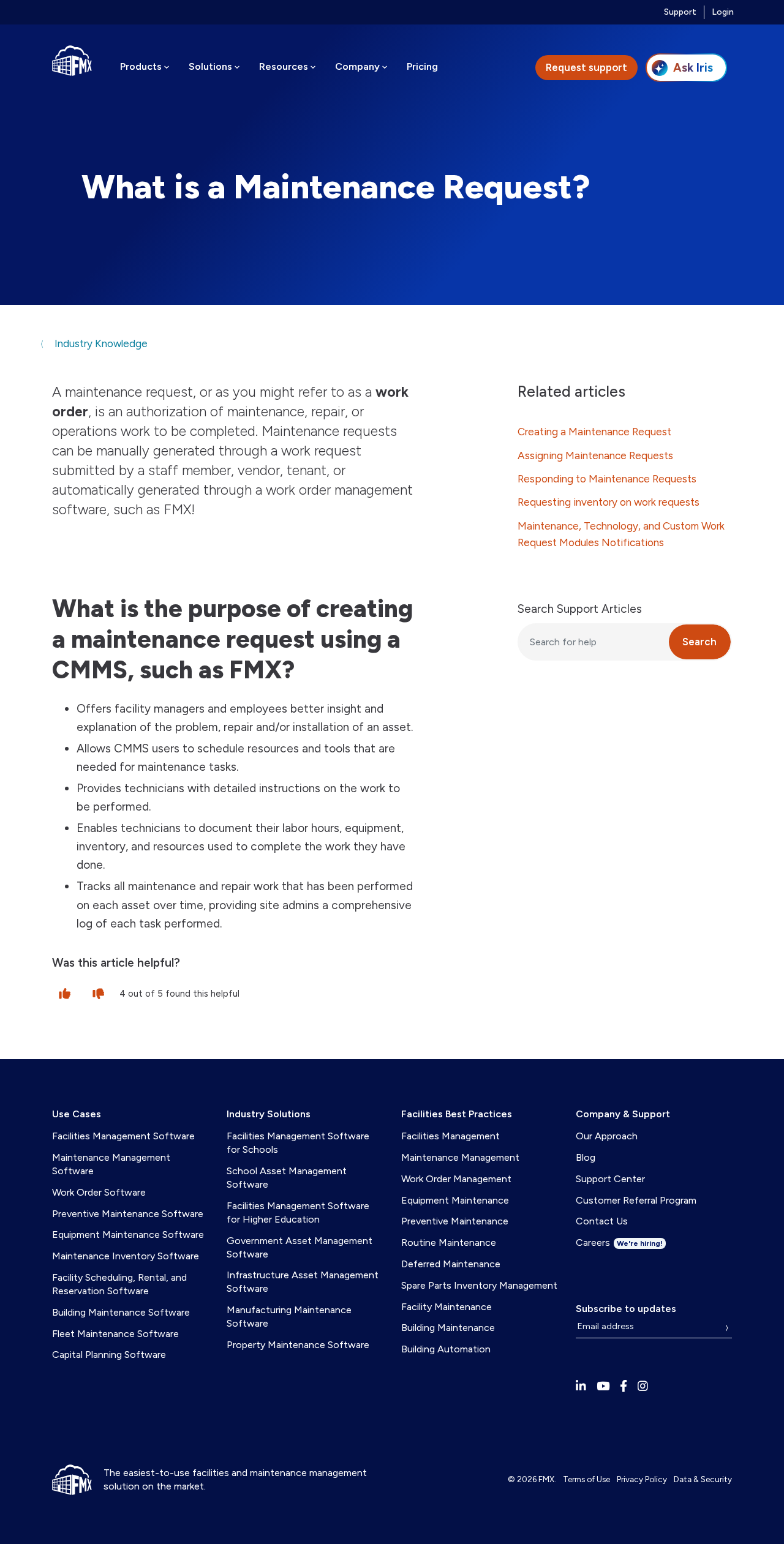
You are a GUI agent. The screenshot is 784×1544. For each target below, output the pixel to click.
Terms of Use (586, 1479)
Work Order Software (99, 1192)
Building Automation (446, 1349)
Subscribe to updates (626, 1308)
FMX (546, 1479)
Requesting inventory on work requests (608, 502)
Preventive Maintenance (454, 1221)
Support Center (610, 1179)
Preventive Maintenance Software (127, 1214)
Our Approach (607, 1136)
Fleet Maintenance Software (115, 1334)
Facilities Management (450, 1136)
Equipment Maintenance (455, 1200)
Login (723, 12)
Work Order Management (456, 1179)
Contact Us (602, 1221)
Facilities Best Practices (456, 1114)
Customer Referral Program (636, 1200)
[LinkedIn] (581, 1386)
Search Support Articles (580, 609)
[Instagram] (643, 1386)
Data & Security (703, 1479)
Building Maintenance (448, 1327)
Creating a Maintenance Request (594, 431)
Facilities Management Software (123, 1136)
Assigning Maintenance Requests (595, 455)
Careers (619, 1242)
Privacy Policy (642, 1479)
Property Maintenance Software (298, 1345)
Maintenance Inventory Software (125, 1256)
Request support (586, 67)
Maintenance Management (460, 1157)
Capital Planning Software (109, 1354)
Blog (585, 1157)
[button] (65, 993)
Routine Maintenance (448, 1242)
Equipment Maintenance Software (128, 1234)
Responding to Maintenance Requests (607, 479)
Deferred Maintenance (450, 1264)
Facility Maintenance (446, 1307)
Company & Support (623, 1114)
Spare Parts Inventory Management (479, 1285)
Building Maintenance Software (121, 1312)
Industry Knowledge (100, 343)
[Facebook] (623, 1386)
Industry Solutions (269, 1114)
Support (680, 12)
